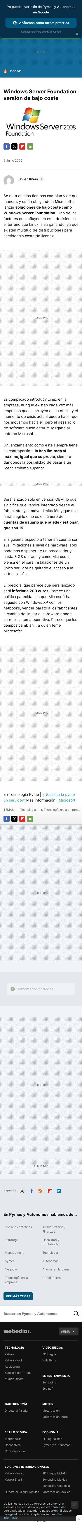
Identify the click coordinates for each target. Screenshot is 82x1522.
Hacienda (15, 71)
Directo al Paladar (16, 1410)
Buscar (76, 1314)
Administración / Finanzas (53, 1229)
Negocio (11, 1269)
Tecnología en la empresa (62, 809)
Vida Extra (49, 1360)
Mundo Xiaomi (14, 1379)
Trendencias (13, 1439)
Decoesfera (13, 1445)
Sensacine (49, 1382)
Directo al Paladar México (22, 1492)
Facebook (6, 146)
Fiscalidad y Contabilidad (51, 1242)
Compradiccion (15, 1451)
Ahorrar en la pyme (56, 1269)
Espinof (47, 1388)
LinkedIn (58, 1189)
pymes (9, 1261)
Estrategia (12, 1240)
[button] (30, 179)
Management (14, 1252)
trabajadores (51, 1277)
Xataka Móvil (13, 1360)
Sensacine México (54, 1479)
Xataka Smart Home (18, 1372)
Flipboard (22, 146)
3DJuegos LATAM (54, 1473)
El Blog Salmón (52, 1439)
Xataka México (14, 1473)
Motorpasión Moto (55, 1416)
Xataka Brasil (13, 1479)
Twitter (14, 146)
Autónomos (50, 1261)
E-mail (30, 146)
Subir (65, 1331)
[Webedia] (17, 1334)
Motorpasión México (56, 1492)
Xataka (9, 1354)
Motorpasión (51, 1410)
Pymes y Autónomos (56, 1445)
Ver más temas (18, 1296)
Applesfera (12, 1366)
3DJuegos (49, 1354)
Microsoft (67, 800)
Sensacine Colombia (56, 1485)
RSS (40, 1189)
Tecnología (28, 809)
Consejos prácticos (18, 1227)
